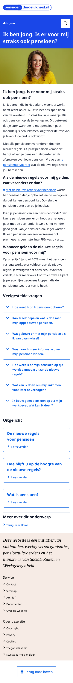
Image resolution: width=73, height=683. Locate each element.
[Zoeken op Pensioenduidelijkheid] (65, 23)
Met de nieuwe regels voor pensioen (31, 190)
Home (10, 23)
